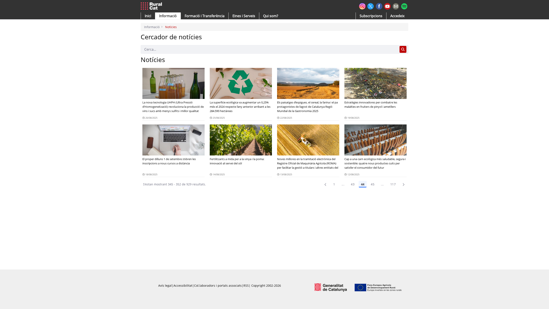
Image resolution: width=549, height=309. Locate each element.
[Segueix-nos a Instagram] (362, 6)
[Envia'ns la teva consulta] (395, 6)
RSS (246, 285)
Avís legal (165, 285)
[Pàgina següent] (403, 184)
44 (362, 184)
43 (352, 184)
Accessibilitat (182, 285)
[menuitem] (204, 15)
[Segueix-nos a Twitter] (370, 6)
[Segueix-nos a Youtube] (387, 6)
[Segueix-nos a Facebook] (379, 6)
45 (372, 184)
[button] (148, 15)
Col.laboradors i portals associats (218, 285)
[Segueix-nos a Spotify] (404, 6)
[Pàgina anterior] (325, 184)
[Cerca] (403, 49)
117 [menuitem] (393, 184)
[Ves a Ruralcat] (152, 6)
